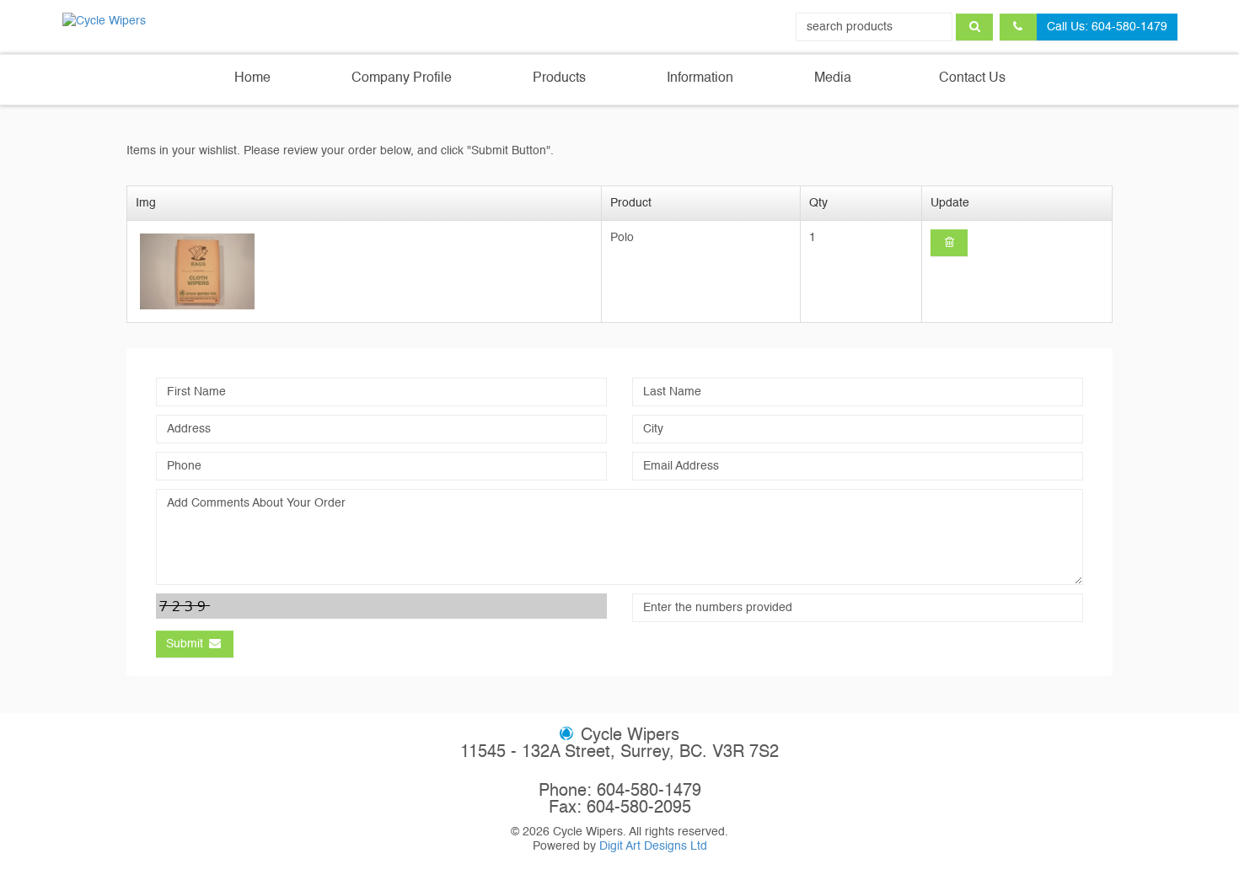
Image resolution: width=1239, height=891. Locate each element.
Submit (186, 644)
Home (252, 78)
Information (700, 78)
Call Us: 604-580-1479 (1107, 27)
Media (832, 78)
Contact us (971, 78)
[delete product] (949, 242)
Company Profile (401, 78)
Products (559, 78)
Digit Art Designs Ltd (653, 846)
